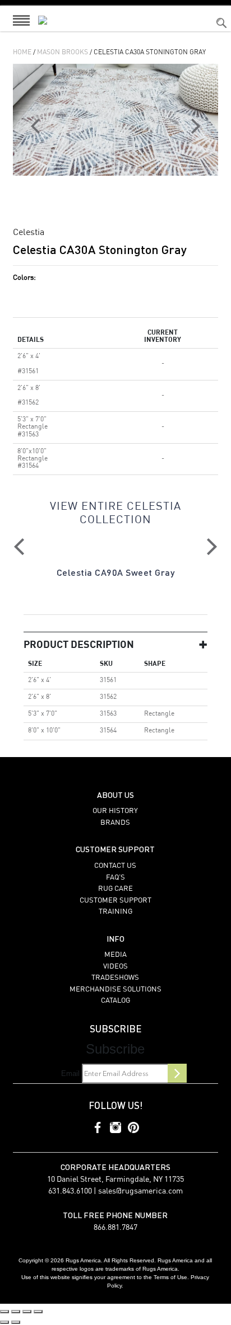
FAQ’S (115, 877)
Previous (19, 546)
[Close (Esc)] (38, 1311)
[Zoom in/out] (4, 1311)
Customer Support (115, 900)
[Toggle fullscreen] (15, 1311)
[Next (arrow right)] (15, 1322)
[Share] (26, 1311)
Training (115, 911)
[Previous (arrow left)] (4, 1322)
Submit (177, 1073)
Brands (115, 822)
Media (115, 954)
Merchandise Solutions (115, 989)
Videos (115, 966)
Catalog (115, 1000)
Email (70, 1073)
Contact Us (115, 866)
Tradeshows (115, 977)
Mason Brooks (62, 52)
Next (212, 546)
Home (22, 52)
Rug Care (115, 888)
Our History (115, 811)
